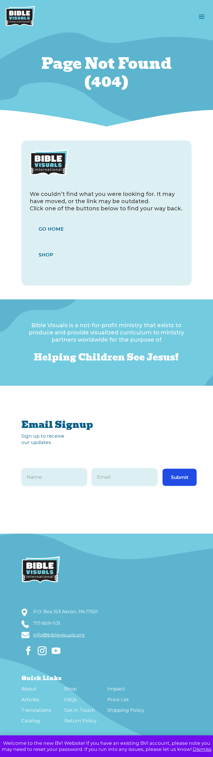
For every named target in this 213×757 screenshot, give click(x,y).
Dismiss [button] (202, 749)
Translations (36, 710)
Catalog (30, 720)
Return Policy (80, 720)
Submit (179, 477)
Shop (46, 255)
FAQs (70, 699)
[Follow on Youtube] (56, 650)
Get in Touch (79, 710)
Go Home (51, 229)
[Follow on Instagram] (42, 650)
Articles (30, 699)
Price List (118, 699)
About (28, 689)
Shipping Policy (125, 710)
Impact (116, 689)
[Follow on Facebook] (28, 650)
